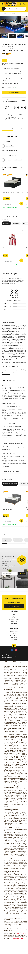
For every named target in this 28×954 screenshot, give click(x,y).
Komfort (18, 371)
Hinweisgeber (5, 654)
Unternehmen (14, 631)
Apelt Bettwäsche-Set (7, 229)
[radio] (14, 303)
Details (8, 141)
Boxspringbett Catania (7, 489)
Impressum (14, 637)
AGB (14, 614)
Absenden (22, 573)
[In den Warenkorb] (21, 203)
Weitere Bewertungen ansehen (11, 471)
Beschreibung (10, 146)
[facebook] (12, 650)
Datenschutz (14, 639)
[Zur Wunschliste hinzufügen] (25, 41)
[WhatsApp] (15, 108)
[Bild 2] (12, 35)
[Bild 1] (4, 35)
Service (14, 618)
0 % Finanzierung (11, 155)
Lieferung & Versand (12, 151)
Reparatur (14, 621)
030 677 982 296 (12, 117)
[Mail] (25, 108)
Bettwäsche (6, 223)
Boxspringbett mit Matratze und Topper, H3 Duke (12, 173)
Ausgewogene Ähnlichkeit (10, 483)
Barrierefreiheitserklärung (9, 656)
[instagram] (16, 650)
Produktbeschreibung (7, 128)
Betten (4, 534)
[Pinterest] (22, 108)
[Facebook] (18, 108)
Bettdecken (16, 223)
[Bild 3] (20, 35)
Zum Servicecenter (14, 606)
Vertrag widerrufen (14, 619)
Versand (3, 64)
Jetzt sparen (9, 0)
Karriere (14, 633)
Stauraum (7, 371)
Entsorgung (14, 623)
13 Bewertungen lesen (18, 50)
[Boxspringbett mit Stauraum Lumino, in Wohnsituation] (14, 24)
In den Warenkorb (14, 92)
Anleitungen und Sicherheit (14, 160)
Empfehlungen (19, 128)
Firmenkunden (14, 635)
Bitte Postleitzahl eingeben (10, 83)
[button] (2, 4)
